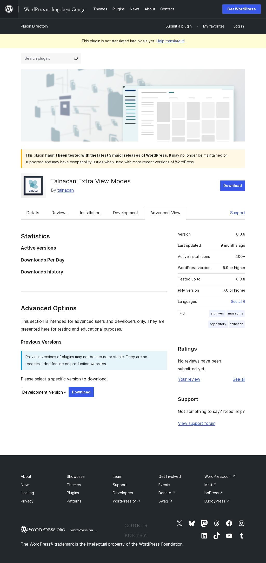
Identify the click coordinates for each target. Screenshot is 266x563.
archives (217, 313)
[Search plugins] (76, 58)
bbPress (213, 493)
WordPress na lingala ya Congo (96, 530)
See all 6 (238, 301)
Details (32, 212)
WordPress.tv (126, 501)
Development (125, 212)
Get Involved (169, 476)
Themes (74, 484)
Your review (189, 379)
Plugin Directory (34, 26)
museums (235, 313)
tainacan (65, 190)
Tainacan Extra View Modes (91, 181)
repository (218, 324)
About (26, 476)
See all (239, 379)
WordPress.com (220, 476)
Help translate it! (170, 41)
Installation (90, 212)
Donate (167, 493)
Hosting (27, 493)
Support (237, 212)
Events (164, 484)
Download (232, 185)
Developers (123, 493)
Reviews (59, 212)
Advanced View (165, 212)
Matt (210, 484)
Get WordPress (241, 9)
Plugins (73, 493)
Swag (165, 501)
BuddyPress (217, 501)
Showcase (76, 476)
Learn (117, 476)
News (25, 484)
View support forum (196, 423)
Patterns (74, 501)
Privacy (27, 501)
